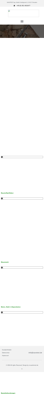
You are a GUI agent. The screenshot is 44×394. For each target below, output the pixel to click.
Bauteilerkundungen (8, 393)
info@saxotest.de (35, 353)
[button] (22, 21)
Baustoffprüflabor (7, 193)
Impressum (5, 355)
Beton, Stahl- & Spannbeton (11, 307)
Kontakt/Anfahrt (6, 350)
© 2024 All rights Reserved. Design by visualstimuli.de (22, 365)
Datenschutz (6, 352)
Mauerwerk (5, 262)
